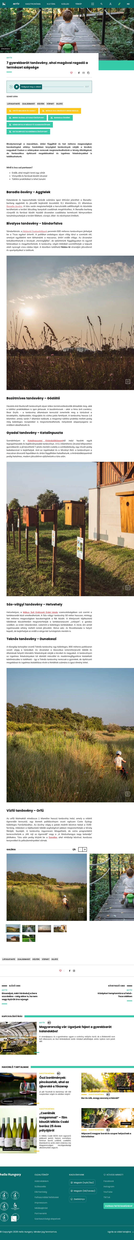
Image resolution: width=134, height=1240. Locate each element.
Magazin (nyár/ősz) (84, 1182)
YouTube (108, 1191)
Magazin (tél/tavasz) (84, 1190)
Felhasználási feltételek (47, 1197)
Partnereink (41, 1213)
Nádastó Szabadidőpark (34, 231)
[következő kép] (84, 849)
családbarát (28, 104)
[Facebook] (79, 73)
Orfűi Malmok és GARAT (24, 110)
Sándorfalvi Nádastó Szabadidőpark (31, 124)
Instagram (109, 1186)
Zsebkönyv (79, 1199)
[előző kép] (80, 849)
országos (5, 49)
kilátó (59, 104)
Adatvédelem (42, 1181)
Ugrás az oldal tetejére (119, 1231)
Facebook (109, 1181)
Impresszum (41, 1202)
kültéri (40, 104)
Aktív (9, 58)
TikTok (107, 1197)
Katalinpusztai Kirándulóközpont (30, 131)
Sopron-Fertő (124, 1088)
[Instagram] (74, 971)
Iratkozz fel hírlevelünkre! (118, 1205)
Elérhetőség (41, 1191)
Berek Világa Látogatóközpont (28, 117)
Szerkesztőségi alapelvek (47, 1218)
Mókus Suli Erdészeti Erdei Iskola (62, 110)
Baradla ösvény (62, 117)
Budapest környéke (12, 1149)
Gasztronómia (46, 1073)
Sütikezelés (40, 1186)
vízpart (50, 104)
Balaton (7, 1050)
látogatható (13, 104)
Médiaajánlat (41, 1208)
